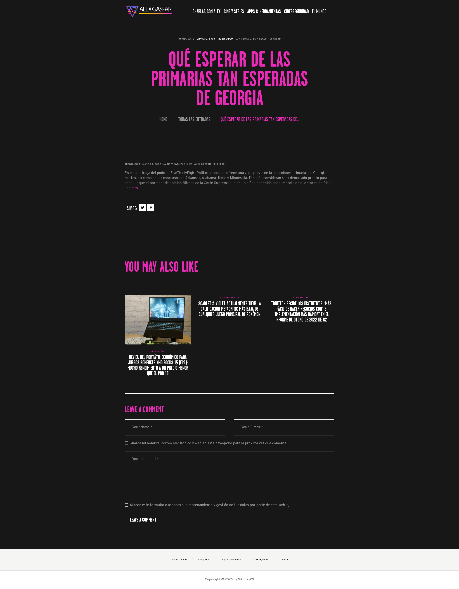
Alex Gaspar (258, 39)
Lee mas (131, 188)
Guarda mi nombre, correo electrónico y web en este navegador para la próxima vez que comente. (208, 443)
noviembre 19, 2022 (229, 298)
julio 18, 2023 (157, 351)
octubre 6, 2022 (301, 298)
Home (163, 119)
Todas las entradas (194, 119)
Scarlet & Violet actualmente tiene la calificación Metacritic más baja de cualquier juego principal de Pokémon (229, 309)
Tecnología (186, 39)
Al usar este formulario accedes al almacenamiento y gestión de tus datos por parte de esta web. (209, 505)
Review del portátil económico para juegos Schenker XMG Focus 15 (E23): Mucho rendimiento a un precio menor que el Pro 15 (157, 365)
